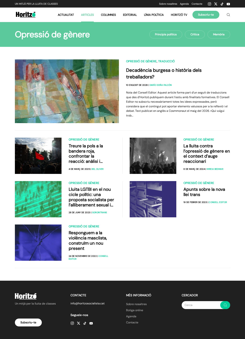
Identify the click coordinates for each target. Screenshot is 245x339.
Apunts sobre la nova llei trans (204, 191)
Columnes (108, 15)
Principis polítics (166, 34)
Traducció (166, 61)
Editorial (130, 15)
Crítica (194, 34)
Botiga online (134, 310)
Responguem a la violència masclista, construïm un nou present (88, 240)
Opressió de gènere (141, 61)
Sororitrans (99, 212)
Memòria (219, 34)
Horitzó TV (179, 15)
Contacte (197, 3)
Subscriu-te (206, 15)
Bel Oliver (98, 169)
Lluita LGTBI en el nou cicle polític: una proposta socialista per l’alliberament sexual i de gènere (91, 199)
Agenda (184, 3)
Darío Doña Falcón (161, 85)
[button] (228, 15)
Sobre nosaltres (168, 3)
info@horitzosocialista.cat (87, 303)
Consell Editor (218, 202)
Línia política (154, 15)
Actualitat (66, 15)
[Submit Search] (225, 305)
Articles (87, 15)
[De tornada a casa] (26, 15)
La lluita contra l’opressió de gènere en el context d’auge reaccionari (206, 153)
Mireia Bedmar (215, 169)
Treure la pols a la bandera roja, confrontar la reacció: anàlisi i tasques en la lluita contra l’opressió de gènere (88, 161)
